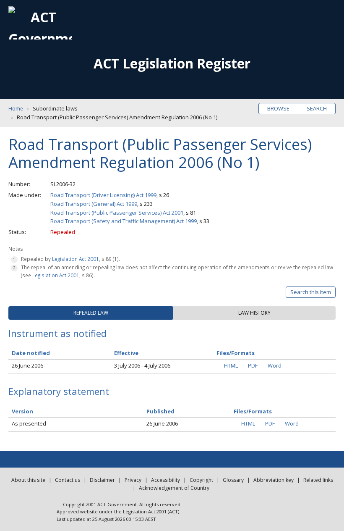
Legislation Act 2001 (75, 258)
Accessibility (165, 480)
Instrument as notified (57, 333)
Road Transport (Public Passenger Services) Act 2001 (116, 212)
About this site (28, 480)
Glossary (233, 480)
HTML (231, 365)
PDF (253, 365)
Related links (318, 480)
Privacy (133, 480)
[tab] (90, 313)
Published (160, 411)
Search (317, 108)
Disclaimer (102, 480)
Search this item (310, 292)
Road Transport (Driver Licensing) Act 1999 (103, 195)
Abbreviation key (273, 480)
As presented (29, 423)
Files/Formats (253, 411)
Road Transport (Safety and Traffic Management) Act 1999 (123, 221)
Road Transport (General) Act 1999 (93, 204)
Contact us (67, 480)
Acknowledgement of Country (174, 488)
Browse (278, 108)
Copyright (201, 480)
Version (22, 411)
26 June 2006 (27, 365)
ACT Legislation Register (172, 63)
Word (274, 365)
